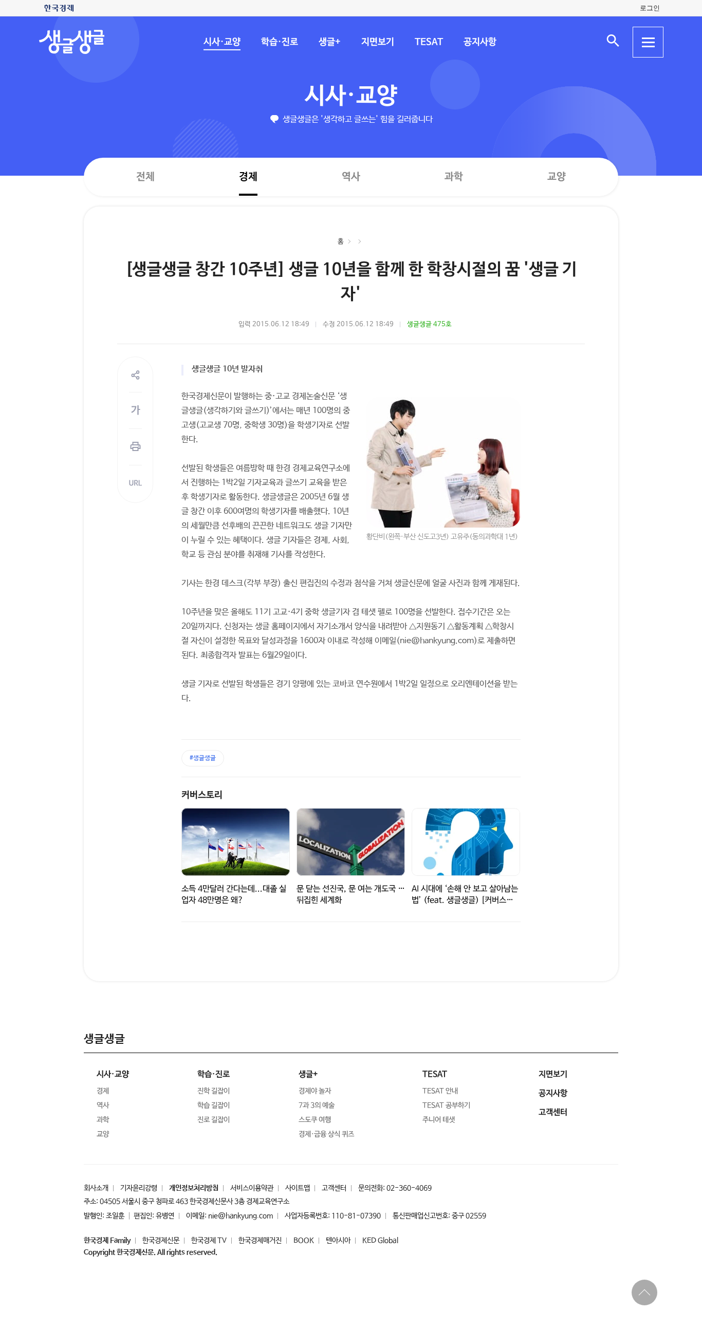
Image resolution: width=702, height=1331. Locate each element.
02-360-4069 (409, 1188)
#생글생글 (203, 758)
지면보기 (377, 42)
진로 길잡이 (213, 1120)
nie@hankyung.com (240, 1216)
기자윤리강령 (138, 1188)
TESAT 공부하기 (446, 1105)
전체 (145, 176)
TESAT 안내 (440, 1091)
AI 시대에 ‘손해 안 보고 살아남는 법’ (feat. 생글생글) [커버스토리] (465, 900)
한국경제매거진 (260, 1240)
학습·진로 (279, 42)
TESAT (428, 42)
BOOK (303, 1240)
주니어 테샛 (438, 1120)
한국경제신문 (160, 1240)
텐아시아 (338, 1240)
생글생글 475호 (429, 324)
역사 (351, 176)
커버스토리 (202, 795)
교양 (556, 177)
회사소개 (96, 1188)
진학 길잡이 (213, 1091)
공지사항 (479, 42)
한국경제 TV (209, 1240)
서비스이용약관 (251, 1188)
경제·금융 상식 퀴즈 (326, 1134)
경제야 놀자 (315, 1091)
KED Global (380, 1240)
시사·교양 (221, 42)
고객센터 (334, 1188)
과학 (454, 177)
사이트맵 (297, 1188)
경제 (248, 176)
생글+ (329, 42)
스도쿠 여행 (315, 1120)
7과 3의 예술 (317, 1105)
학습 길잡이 (213, 1105)
